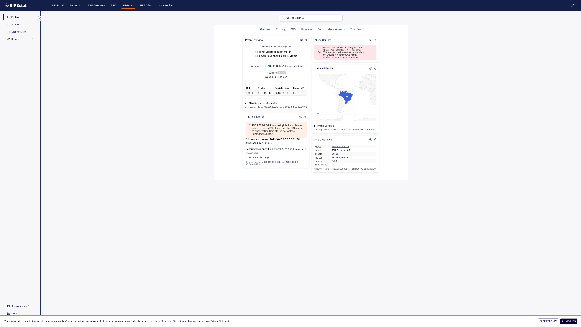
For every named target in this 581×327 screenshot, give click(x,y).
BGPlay (15, 24)
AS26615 (267, 143)
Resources (76, 5)
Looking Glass (18, 32)
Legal (14, 313)
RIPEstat (128, 5)
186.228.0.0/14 (286, 149)
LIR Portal (58, 5)
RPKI (114, 5)
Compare (15, 39)
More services (166, 5)
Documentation (19, 306)
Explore (15, 17)
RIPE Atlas (146, 5)
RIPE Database (96, 5)
